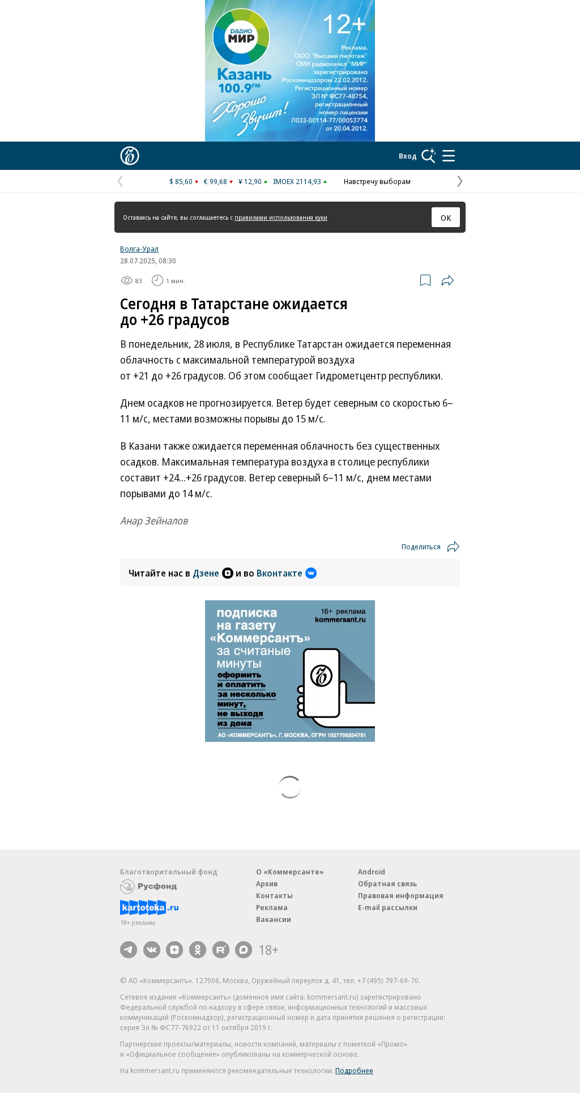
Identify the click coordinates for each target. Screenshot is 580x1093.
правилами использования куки (280, 217)
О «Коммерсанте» (290, 871)
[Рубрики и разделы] (448, 155)
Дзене (206, 573)
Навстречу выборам (377, 181)
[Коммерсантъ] (129, 155)
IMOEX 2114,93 (297, 181)
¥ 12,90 (250, 181)
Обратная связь (387, 883)
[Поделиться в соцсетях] (447, 280)
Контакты (274, 895)
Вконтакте (279, 573)
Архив (267, 883)
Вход (408, 156)
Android (371, 871)
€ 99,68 (215, 181)
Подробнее (354, 1070)
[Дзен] (174, 949)
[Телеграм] (128, 949)
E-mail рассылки (387, 907)
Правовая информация (400, 895)
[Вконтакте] (151, 949)
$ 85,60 (181, 181)
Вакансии (273, 919)
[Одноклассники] (197, 949)
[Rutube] (220, 949)
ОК (446, 217)
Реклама (272, 907)
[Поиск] (428, 155)
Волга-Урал (139, 249)
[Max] (243, 949)
